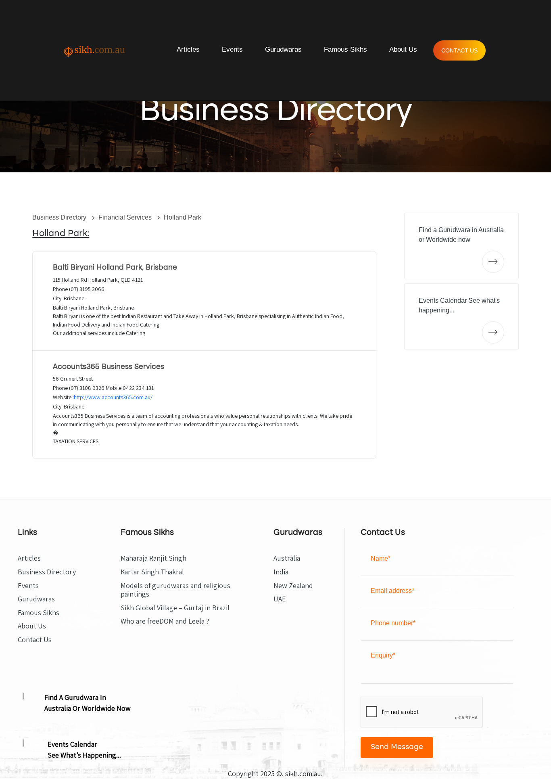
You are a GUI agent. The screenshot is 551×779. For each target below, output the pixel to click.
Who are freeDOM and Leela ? (165, 621)
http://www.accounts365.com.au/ (113, 397)
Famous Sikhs (345, 49)
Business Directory (60, 217)
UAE (279, 599)
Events (232, 49)
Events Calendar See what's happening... (459, 305)
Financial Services (125, 217)
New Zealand (293, 585)
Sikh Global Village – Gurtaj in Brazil (175, 607)
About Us (403, 49)
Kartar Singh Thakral (152, 571)
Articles (188, 49)
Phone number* (393, 623)
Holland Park (182, 217)
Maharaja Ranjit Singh (153, 558)
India (280, 571)
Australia (286, 558)
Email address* (392, 590)
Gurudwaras (283, 49)
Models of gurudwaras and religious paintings (175, 590)
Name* (380, 558)
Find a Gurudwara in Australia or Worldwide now (461, 234)
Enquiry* (383, 655)
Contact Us (459, 50)
